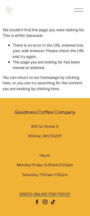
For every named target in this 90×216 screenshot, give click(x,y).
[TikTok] (53, 201)
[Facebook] (37, 201)
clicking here (47, 88)
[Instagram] (45, 201)
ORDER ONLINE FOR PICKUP (45, 193)
